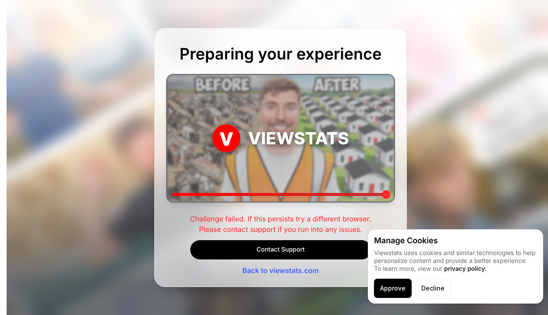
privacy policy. (465, 269)
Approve (393, 288)
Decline (433, 288)
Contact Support (280, 249)
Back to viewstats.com (280, 270)
